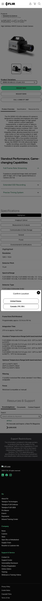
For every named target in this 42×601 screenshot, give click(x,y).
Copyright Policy (7, 594)
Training (4, 572)
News (4, 531)
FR (19, 306)
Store (3, 537)
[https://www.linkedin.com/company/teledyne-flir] (3, 475)
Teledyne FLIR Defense (10, 504)
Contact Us (5, 557)
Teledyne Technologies (10, 501)
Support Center (7, 560)
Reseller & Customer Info (10, 545)
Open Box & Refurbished (10, 540)
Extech (4, 513)
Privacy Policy (6, 586)
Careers (4, 534)
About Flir (5, 499)
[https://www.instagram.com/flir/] (10, 475)
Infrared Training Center (10, 519)
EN (22, 306)
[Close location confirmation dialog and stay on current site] (38, 292)
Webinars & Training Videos (11, 575)
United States (15, 301)
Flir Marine (5, 510)
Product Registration (9, 566)
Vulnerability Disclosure (10, 563)
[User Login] (29, 3)
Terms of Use (6, 598)
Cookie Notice (6, 590)
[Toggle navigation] (3, 4)
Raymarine (5, 516)
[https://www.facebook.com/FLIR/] (6, 475)
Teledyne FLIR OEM (9, 507)
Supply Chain (6, 542)
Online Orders (6, 569)
